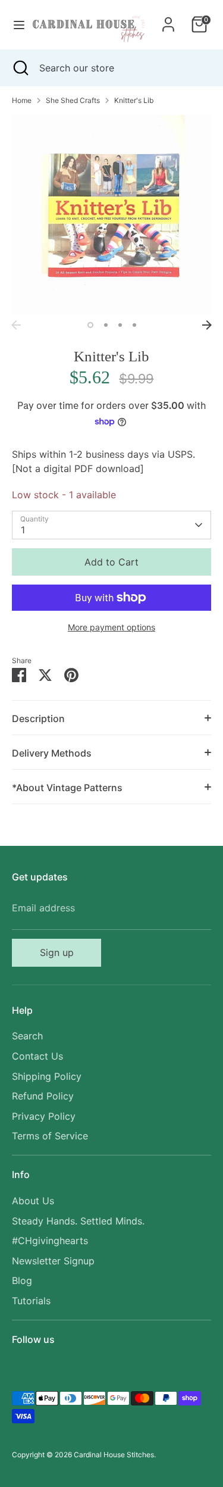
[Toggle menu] (15, 25)
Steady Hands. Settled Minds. (78, 1221)
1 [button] (90, 325)
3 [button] (120, 325)
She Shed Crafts (73, 100)
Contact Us (37, 1056)
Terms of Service (50, 1136)
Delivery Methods (52, 753)
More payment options (111, 627)
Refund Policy (43, 1096)
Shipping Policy (46, 1076)
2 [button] (106, 325)
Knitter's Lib (133, 100)
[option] (111, 214)
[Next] (207, 325)
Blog (22, 1280)
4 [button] (134, 325)
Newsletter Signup (53, 1261)
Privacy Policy (44, 1116)
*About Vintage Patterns (67, 788)
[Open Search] (19, 67)
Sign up (57, 952)
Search (27, 1036)
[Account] (168, 20)
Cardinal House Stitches (114, 1454)
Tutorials (31, 1301)
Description (38, 718)
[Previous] (16, 325)
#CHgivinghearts (50, 1241)
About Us (33, 1201)
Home (22, 100)
